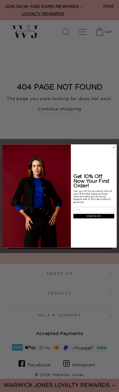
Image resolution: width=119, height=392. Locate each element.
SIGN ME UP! (94, 216)
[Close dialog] (114, 147)
